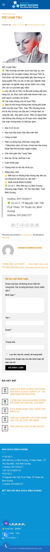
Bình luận (10, 295)
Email (8, 330)
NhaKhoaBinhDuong (36, 25)
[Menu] (3, 4)
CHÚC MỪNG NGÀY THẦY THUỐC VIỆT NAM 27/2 (28, 410)
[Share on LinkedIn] (37, 225)
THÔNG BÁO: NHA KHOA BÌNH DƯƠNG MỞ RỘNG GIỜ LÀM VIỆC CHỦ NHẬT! (28, 401)
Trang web (10, 342)
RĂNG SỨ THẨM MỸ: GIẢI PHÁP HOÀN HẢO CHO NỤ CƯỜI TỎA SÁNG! (28, 419)
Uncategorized (8, 14)
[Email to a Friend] (27, 225)
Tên (7, 318)
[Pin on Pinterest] (32, 225)
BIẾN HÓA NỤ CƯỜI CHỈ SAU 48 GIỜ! (27, 426)
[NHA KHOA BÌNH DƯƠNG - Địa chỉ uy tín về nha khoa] (25, 4)
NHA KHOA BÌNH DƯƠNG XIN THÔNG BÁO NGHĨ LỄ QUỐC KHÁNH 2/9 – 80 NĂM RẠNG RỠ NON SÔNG (27, 391)
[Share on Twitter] (22, 225)
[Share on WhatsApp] (13, 225)
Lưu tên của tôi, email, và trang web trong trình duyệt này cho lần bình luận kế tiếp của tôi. (24, 358)
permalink (5, 238)
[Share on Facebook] (18, 225)
